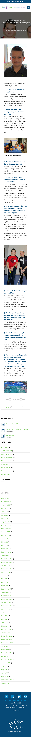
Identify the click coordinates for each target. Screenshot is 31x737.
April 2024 (4, 518)
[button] (23, 1)
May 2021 (4, 579)
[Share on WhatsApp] (8, 399)
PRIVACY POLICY (11, 708)
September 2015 (7, 680)
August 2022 (5, 535)
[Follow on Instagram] (17, 1)
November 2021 (6, 562)
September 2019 (7, 643)
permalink (22, 408)
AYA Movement (6, 451)
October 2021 (5, 565)
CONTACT (7, 705)
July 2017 (4, 666)
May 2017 (4, 669)
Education (4, 447)
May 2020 (4, 619)
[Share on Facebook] (12, 399)
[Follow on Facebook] (15, 1)
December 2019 (6, 636)
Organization (5, 474)
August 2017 (5, 663)
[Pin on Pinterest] (23, 399)
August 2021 (5, 572)
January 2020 (6, 633)
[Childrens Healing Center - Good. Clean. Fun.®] (13, 7)
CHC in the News (7, 454)
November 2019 (6, 639)
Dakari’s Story (10, 435)
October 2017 (5, 656)
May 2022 (4, 542)
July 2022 (4, 538)
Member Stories (19, 20)
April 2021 (4, 582)
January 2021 (5, 592)
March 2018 (5, 649)
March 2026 (5, 498)
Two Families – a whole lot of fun (17, 429)
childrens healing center (12, 484)
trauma (4, 486)
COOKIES (22, 705)
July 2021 (4, 575)
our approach (24, 484)
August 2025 (5, 508)
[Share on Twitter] (15, 399)
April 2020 (4, 622)
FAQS (15, 705)
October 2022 (6, 532)
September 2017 (7, 659)
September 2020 (7, 606)
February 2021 (6, 589)
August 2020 (5, 609)
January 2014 (5, 683)
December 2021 (6, 559)
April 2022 (4, 545)
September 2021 (7, 569)
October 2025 (6, 505)
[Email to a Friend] (19, 399)
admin (24, 30)
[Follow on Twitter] (18, 1)
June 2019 (4, 646)
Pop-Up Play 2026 (12, 424)
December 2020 (6, 596)
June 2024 (5, 515)
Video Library (5, 467)
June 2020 (5, 616)
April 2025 (4, 512)
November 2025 (6, 502)
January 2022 (5, 555)
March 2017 (5, 676)
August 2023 (5, 522)
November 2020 (6, 599)
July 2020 (4, 612)
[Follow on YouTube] (20, 1)
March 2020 (5, 626)
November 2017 (6, 653)
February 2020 (6, 629)
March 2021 (5, 585)
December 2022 (6, 528)
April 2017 (4, 673)
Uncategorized (6, 471)
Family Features (6, 457)
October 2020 (6, 602)
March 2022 (5, 549)
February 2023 (6, 525)
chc (3, 484)
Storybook (9, 20)
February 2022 (6, 552)
